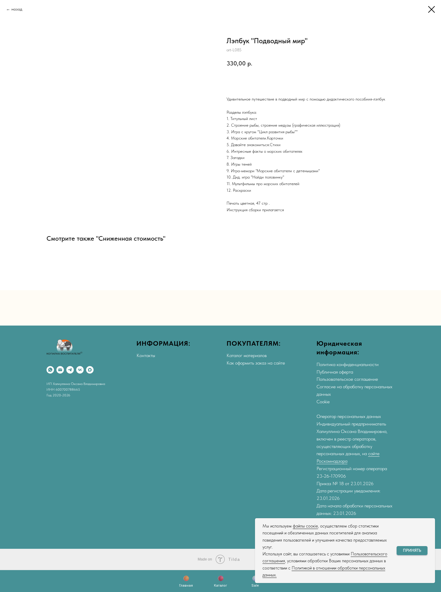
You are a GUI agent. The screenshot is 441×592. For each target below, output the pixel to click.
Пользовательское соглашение (347, 379)
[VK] (80, 370)
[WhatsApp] (50, 370)
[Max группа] (90, 370)
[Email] (60, 370)
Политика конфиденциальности (347, 364)
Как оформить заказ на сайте (255, 363)
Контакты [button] (145, 355)
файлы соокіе (305, 526)
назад (16, 9)
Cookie (323, 401)
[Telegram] (70, 370)
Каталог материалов (246, 355)
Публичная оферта (334, 372)
